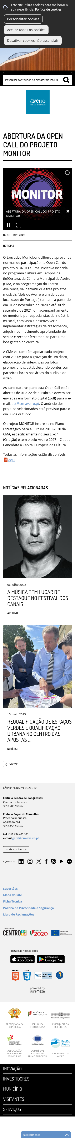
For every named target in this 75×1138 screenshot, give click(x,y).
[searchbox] (37, 80)
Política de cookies (48, 9)
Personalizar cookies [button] (23, 19)
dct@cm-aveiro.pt (25, 403)
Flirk (69, 861)
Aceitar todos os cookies (26, 29)
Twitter (38, 861)
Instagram (30, 861)
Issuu (53, 861)
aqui (11, 460)
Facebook (46, 861)
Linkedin (21, 861)
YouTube (61, 862)
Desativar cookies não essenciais (33, 40)
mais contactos (16, 849)
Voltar (14, 764)
